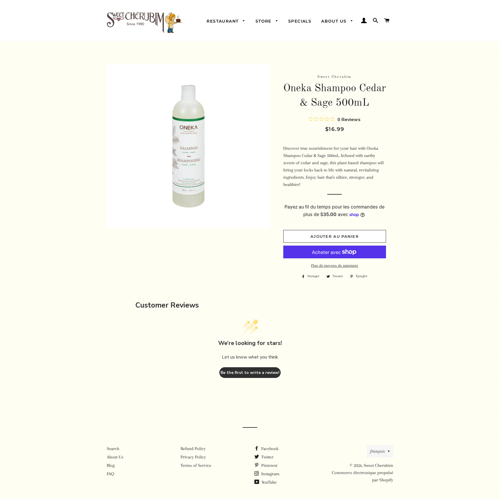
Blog (111, 465)
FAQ (110, 473)
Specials (299, 21)
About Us (334, 21)
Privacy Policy (193, 457)
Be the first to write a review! (250, 372)
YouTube (268, 482)
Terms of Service (196, 465)
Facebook (269, 448)
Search (113, 448)
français (377, 451)
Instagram (270, 473)
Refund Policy (193, 448)
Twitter (266, 457)
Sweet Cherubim (378, 465)
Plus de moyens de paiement (334, 265)
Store (264, 21)
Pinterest (268, 465)
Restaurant (223, 21)
